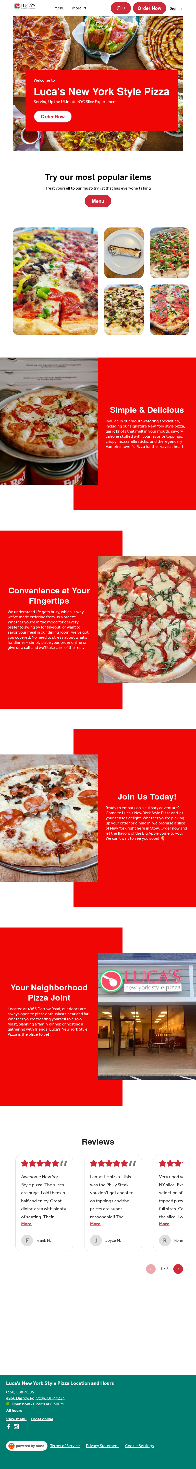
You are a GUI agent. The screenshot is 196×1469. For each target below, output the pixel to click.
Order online (42, 1418)
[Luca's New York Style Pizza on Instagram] (16, 1427)
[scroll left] (151, 1269)
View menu (16, 1418)
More (26, 1223)
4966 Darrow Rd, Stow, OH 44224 (35, 1397)
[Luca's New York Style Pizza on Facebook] (9, 1427)
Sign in (176, 8)
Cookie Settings (139, 1445)
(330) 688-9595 (20, 1391)
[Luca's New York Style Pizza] (25, 6)
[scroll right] (178, 1269)
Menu (59, 8)
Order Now (150, 8)
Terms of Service (65, 1445)
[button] (80, 8)
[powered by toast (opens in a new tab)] (26, 1446)
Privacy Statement (102, 1445)
